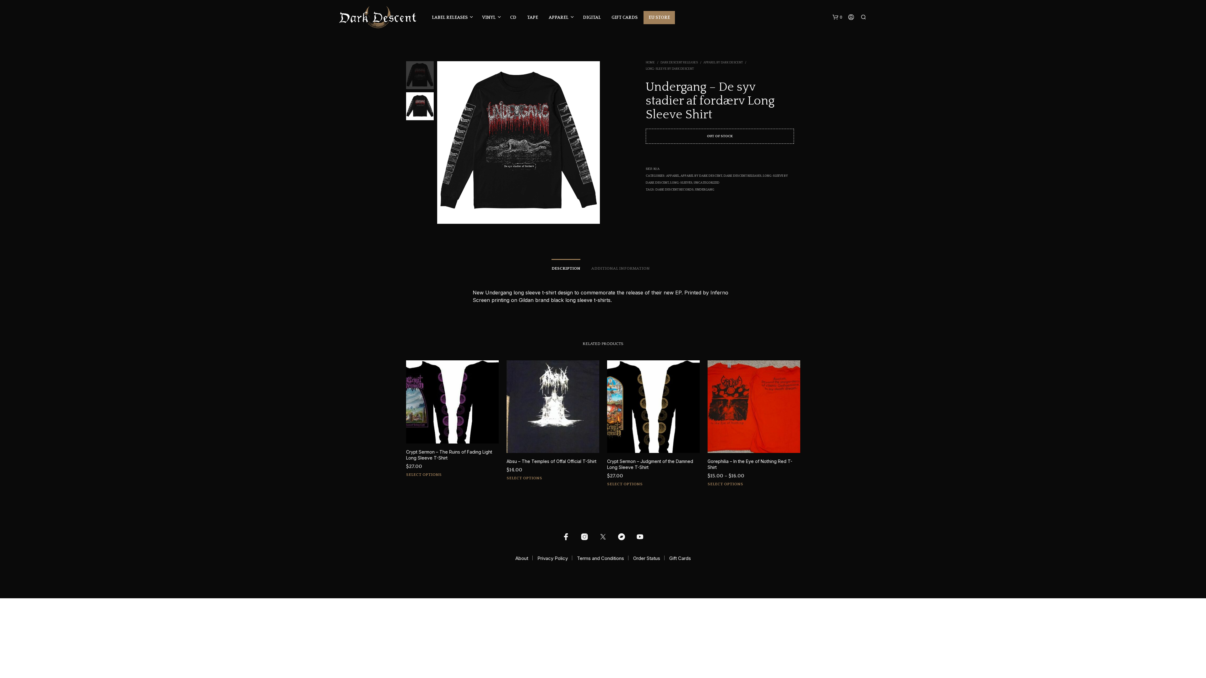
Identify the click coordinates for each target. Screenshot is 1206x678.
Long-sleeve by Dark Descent (670, 69)
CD (513, 17)
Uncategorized (707, 183)
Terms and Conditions (600, 558)
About (521, 558)
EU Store (659, 17)
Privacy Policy (552, 558)
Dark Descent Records (674, 189)
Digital (592, 17)
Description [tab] (565, 268)
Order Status (646, 558)
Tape (532, 17)
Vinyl (489, 17)
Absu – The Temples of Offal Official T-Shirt (551, 461)
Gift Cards (624, 17)
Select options (424, 474)
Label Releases (450, 17)
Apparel (558, 17)
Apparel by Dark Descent (723, 62)
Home (650, 62)
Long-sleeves (681, 183)
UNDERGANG (704, 189)
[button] (837, 17)
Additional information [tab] (620, 268)
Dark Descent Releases (679, 62)
